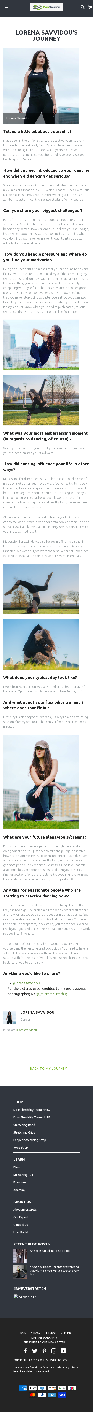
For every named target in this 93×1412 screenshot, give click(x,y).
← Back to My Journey (46, 1068)
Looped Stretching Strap (29, 1140)
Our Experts (21, 1217)
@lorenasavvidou (26, 983)
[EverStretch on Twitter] (35, 1351)
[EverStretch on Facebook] (26, 1351)
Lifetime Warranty (44, 1337)
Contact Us (20, 1224)
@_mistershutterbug (52, 994)
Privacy (35, 1332)
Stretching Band (24, 1125)
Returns (50, 1332)
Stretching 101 (23, 1175)
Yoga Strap (20, 1147)
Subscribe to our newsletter (44, 1342)
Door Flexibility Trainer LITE (31, 1117)
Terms (21, 1332)
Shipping (66, 1332)
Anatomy (19, 1190)
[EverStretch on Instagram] (54, 1351)
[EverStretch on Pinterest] (45, 1351)
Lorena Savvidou (37, 1012)
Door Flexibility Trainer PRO (31, 1110)
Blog (16, 1167)
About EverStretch (25, 1209)
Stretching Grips (24, 1132)
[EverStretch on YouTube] (64, 1351)
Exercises (19, 1182)
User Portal (20, 1232)
